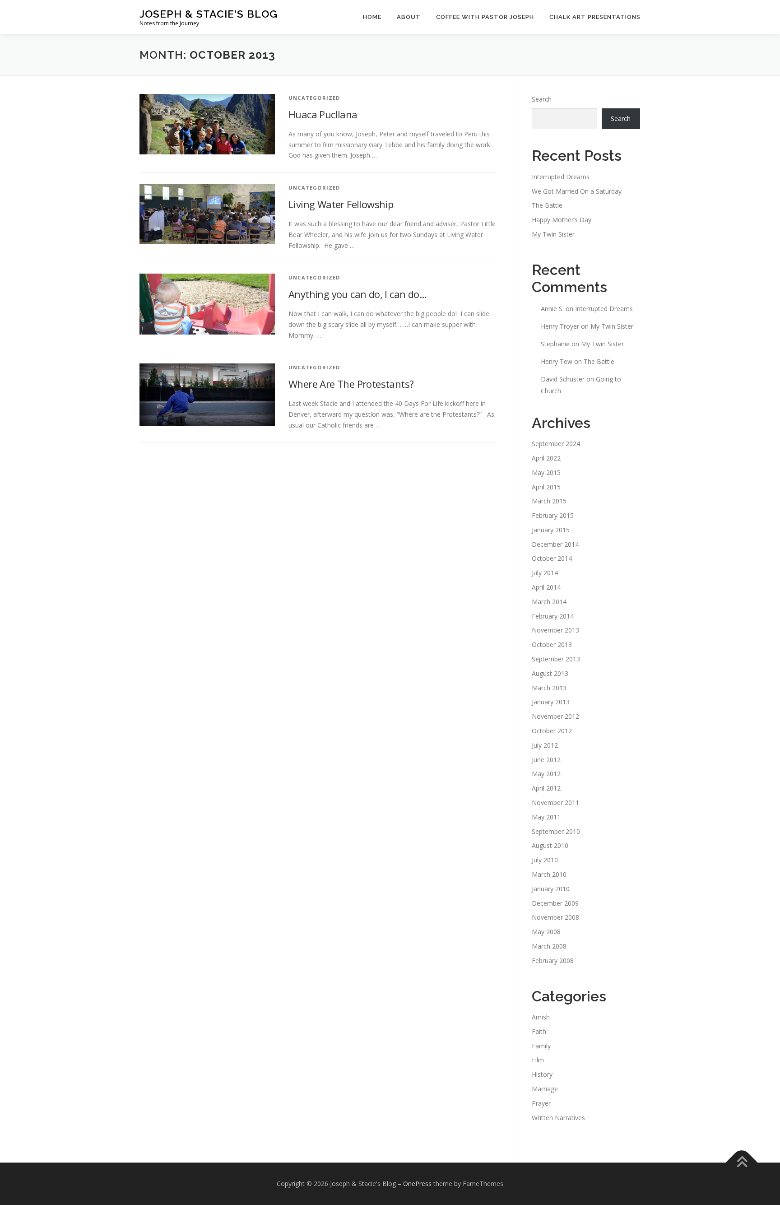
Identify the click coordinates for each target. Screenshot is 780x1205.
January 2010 (551, 888)
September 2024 (556, 443)
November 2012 (555, 716)
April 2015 (546, 487)
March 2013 (549, 688)
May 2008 (546, 931)
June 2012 (546, 759)
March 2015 (549, 501)
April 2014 (546, 587)
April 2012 (546, 788)
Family (541, 1046)
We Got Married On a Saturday (577, 191)
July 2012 (545, 745)
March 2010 (549, 874)
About (409, 17)
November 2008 (555, 917)
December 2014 (555, 544)
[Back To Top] (742, 1163)
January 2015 (551, 530)
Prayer (541, 1103)
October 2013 (552, 644)
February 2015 (553, 515)
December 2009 (555, 903)
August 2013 (550, 673)
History (542, 1074)
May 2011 (546, 817)
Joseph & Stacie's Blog (208, 14)
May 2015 (546, 472)
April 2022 (546, 458)
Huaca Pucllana (323, 114)
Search (542, 99)
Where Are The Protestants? (350, 384)
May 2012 (546, 773)
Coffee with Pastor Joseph (485, 17)
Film (538, 1060)
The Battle (547, 205)
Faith (539, 1031)
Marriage (545, 1088)
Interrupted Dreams (561, 176)
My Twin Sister (553, 234)
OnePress (417, 1183)
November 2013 (555, 630)
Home (372, 17)
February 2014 (553, 616)
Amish (541, 1017)
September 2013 (556, 659)
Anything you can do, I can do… (357, 294)
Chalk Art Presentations (595, 17)
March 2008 (549, 946)
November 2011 (555, 802)
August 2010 (550, 845)
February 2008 (553, 960)
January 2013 (551, 702)
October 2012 (552, 730)
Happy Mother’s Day (561, 219)
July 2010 (545, 860)
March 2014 (549, 601)
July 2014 (545, 572)
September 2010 (556, 831)
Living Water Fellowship (340, 204)
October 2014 (552, 558)
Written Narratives (558, 1117)
